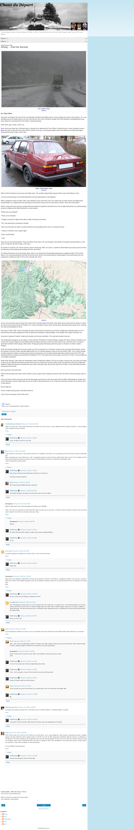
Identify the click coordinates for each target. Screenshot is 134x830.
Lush (5, 816)
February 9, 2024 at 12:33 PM (28, 594)
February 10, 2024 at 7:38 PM (28, 694)
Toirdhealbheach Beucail (13, 424)
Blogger (47, 828)
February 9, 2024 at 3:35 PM (28, 677)
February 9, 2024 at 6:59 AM (16, 451)
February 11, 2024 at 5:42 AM (28, 755)
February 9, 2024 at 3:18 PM (28, 661)
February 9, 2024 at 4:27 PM (27, 602)
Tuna (6, 629)
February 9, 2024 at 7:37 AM (21, 482)
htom (6, 732)
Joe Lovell (8, 551)
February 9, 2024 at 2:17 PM (21, 641)
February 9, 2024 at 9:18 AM (28, 490)
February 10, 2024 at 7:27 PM (22, 686)
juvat (5, 824)
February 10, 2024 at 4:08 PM (28, 719)
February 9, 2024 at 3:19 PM (28, 669)
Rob (6, 451)
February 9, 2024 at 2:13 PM (17, 629)
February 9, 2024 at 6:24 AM (29, 424)
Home (43, 805)
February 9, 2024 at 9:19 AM (28, 529)
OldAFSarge (13, 438)
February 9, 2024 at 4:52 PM (28, 616)
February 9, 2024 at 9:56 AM (28, 563)
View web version (44, 808)
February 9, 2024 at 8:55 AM (21, 503)
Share (4, 414)
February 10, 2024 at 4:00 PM (27, 707)
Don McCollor (14, 602)
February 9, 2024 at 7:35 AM (28, 438)
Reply (7, 431)
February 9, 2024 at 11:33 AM (22, 576)
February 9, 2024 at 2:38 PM (26, 651)
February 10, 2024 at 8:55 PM (17, 732)
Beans (6, 814)
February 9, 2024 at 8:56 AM (26, 521)
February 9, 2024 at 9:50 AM (20, 551)
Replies (9, 434)
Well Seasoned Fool (11, 707)
